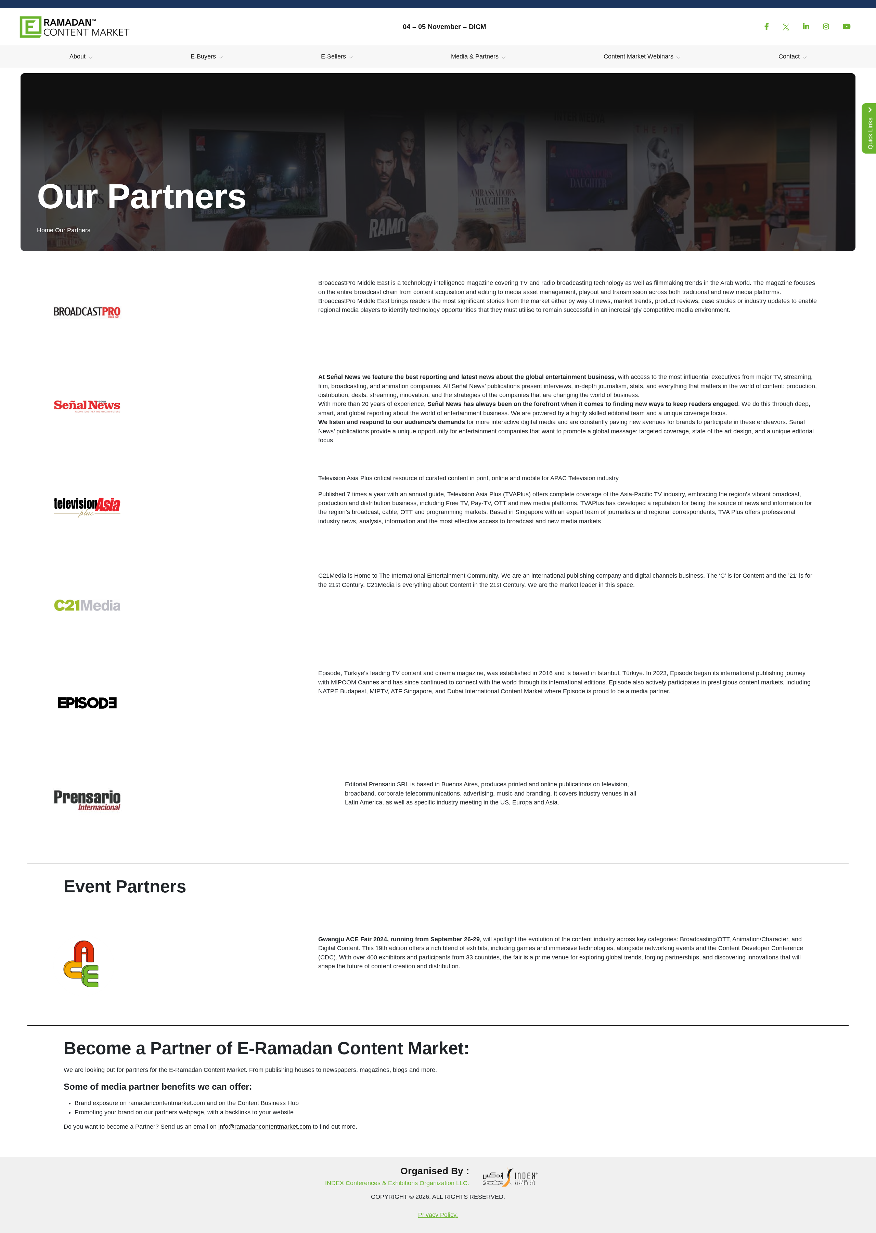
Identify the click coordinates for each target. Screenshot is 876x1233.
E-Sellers (333, 56)
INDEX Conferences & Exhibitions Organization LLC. (397, 1183)
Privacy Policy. (438, 1214)
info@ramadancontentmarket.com (264, 1126)
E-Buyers (203, 56)
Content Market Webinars (638, 56)
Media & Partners (475, 56)
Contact (789, 56)
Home (45, 230)
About (77, 56)
